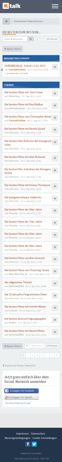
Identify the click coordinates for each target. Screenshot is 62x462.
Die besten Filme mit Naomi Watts (24, 331)
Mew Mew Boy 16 (18, 274)
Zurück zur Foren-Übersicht (20, 365)
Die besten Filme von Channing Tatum (26, 270)
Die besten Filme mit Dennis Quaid (24, 129)
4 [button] (37, 355)
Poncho (13, 213)
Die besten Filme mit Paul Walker (23, 104)
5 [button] (41, 355)
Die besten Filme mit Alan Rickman (24, 157)
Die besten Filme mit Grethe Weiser (25, 306)
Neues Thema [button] (13, 48)
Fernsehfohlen (17, 69)
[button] (57, 355)
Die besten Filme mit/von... (21, 32)
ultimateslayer (17, 108)
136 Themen (52, 39)
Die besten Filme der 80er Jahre (23, 234)
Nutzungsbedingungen (17, 438)
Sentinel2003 (16, 286)
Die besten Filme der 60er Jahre (23, 209)
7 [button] (51, 355)
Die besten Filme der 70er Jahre (23, 221)
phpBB (38, 453)
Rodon (12, 322)
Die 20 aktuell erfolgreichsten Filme (25, 294)
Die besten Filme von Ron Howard (24, 258)
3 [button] (32, 355)
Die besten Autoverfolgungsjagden (25, 319)
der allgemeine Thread (18, 282)
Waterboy (14, 96)
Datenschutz (38, 433)
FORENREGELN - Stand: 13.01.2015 (25, 66)
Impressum (22, 433)
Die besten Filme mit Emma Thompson (27, 185)
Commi (13, 310)
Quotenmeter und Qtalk (17, 73)
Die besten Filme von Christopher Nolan (27, 116)
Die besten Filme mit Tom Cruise (23, 92)
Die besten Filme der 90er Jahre (23, 246)
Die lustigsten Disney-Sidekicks (22, 197)
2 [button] (27, 355)
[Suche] (31, 38)
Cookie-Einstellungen (44, 438)
